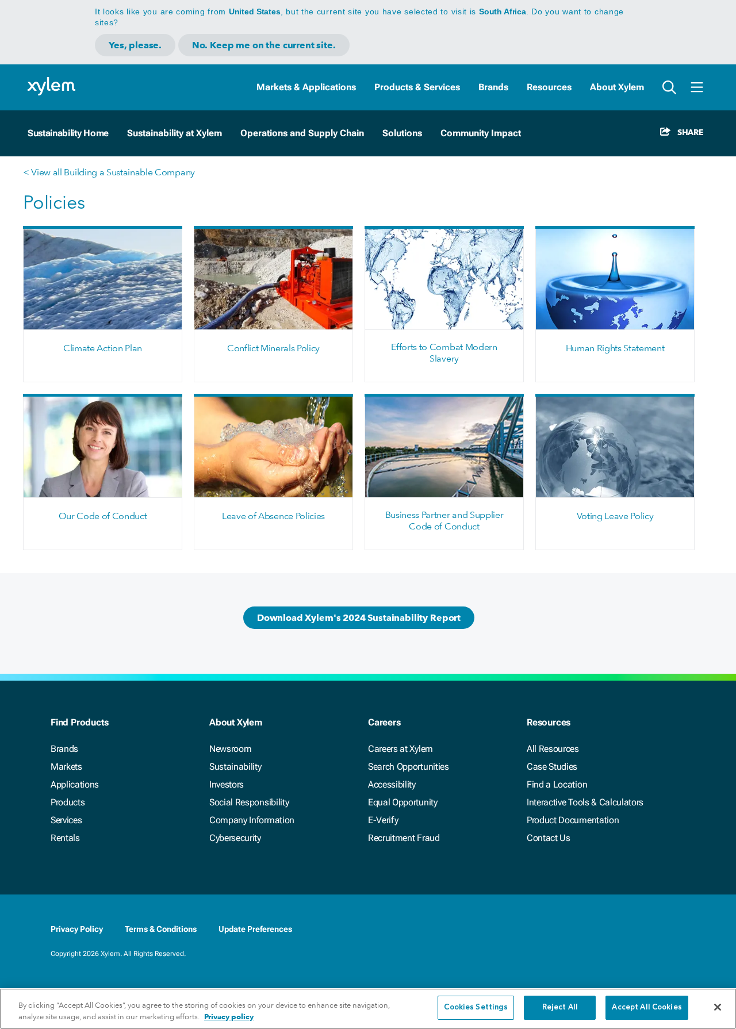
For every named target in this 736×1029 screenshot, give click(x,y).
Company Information (251, 820)
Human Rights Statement (615, 348)
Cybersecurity (235, 837)
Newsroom (230, 748)
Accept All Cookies (646, 1007)
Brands (493, 87)
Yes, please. (135, 45)
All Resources (553, 748)
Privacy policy (229, 1017)
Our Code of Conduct (103, 515)
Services (66, 820)
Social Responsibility (249, 802)
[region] (368, 1008)
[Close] (717, 1007)
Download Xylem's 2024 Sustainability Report (359, 617)
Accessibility (392, 784)
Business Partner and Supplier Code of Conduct (444, 520)
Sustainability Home (68, 133)
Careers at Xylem (400, 748)
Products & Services (417, 87)
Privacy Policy (77, 929)
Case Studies (552, 766)
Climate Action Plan (102, 348)
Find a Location (557, 784)
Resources (549, 87)
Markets (66, 766)
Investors (226, 784)
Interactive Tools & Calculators (585, 802)
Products (68, 802)
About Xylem (617, 87)
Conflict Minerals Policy (273, 348)
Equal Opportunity (403, 802)
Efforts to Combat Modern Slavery (444, 352)
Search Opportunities (408, 766)
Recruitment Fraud (404, 837)
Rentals (65, 837)
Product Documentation (573, 820)
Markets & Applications (306, 87)
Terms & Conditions (161, 929)
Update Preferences (255, 929)
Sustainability (235, 766)
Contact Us (548, 837)
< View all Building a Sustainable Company (109, 172)
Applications (75, 784)
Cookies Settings (476, 1007)
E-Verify (383, 820)
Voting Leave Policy (615, 515)
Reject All (560, 1007)
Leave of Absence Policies (273, 515)
